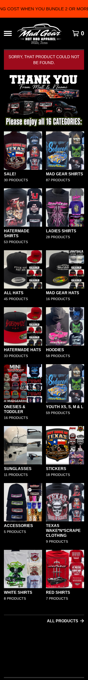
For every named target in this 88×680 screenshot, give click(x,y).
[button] (44, 9)
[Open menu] (8, 33)
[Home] (39, 33)
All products (62, 621)
